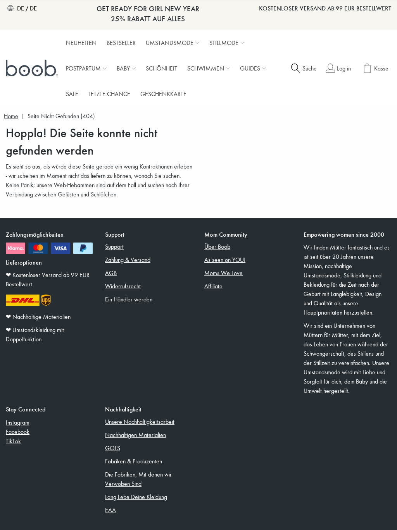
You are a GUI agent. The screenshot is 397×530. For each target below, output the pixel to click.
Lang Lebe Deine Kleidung (136, 497)
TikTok (13, 441)
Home (11, 116)
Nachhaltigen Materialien (135, 435)
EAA (110, 510)
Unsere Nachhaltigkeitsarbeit (139, 421)
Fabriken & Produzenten (133, 461)
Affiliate (213, 286)
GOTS (112, 448)
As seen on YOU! (224, 259)
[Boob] (33, 68)
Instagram (17, 422)
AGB (111, 273)
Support (114, 246)
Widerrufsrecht (123, 286)
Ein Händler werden (128, 299)
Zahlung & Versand (127, 259)
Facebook (17, 431)
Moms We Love (223, 273)
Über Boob (217, 246)
